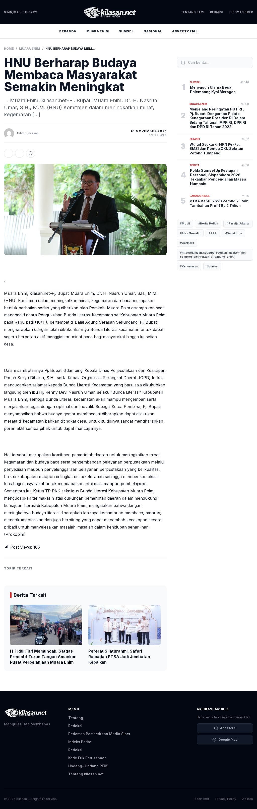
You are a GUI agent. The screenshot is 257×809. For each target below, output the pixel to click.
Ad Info (247, 799)
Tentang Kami (192, 12)
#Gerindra (187, 243)
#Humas (212, 266)
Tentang (75, 718)
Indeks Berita (79, 742)
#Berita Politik (208, 223)
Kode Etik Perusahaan (87, 758)
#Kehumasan (189, 266)
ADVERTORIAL (185, 31)
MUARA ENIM (97, 31)
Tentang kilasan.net (86, 774)
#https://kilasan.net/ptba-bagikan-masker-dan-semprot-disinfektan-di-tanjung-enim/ (213, 255)
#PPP (213, 233)
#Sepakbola (233, 233)
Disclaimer (201, 799)
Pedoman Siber (241, 12)
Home (9, 48)
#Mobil (185, 223)
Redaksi (216, 12)
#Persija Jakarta (238, 223)
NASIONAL (153, 31)
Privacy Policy (225, 799)
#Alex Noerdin (190, 233)
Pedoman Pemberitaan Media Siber (99, 734)
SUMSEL (126, 31)
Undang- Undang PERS (88, 766)
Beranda (67, 31)
